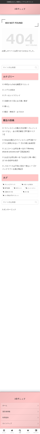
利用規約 (5, 417)
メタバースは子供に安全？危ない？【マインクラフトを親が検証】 (19, 167)
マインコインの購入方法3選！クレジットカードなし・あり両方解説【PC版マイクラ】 (19, 131)
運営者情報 (6, 411)
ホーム (4, 405)
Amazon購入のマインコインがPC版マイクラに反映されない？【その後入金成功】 (19, 141)
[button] (36, 67)
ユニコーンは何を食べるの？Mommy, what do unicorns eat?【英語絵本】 (18, 150)
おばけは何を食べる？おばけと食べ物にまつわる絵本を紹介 (19, 158)
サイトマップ (7, 423)
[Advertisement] (20, 297)
